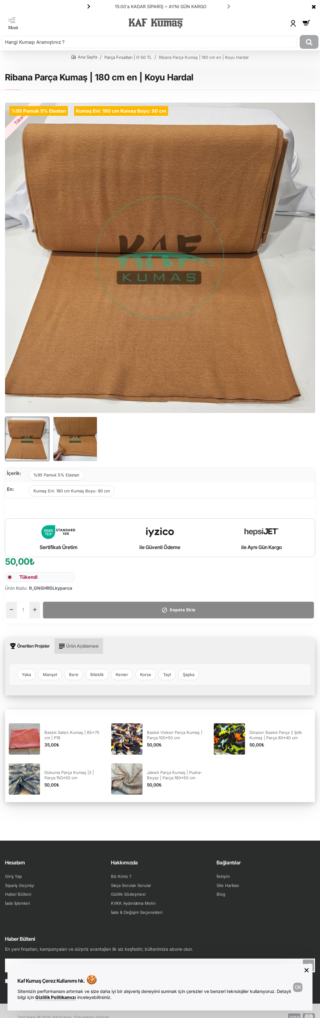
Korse (145, 674)
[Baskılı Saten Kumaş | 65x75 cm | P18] (24, 739)
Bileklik (97, 674)
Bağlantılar (229, 862)
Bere (73, 674)
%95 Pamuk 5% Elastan (56, 474)
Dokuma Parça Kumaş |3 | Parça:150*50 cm (69, 775)
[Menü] (13, 23)
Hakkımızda (124, 862)
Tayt (167, 674)
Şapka (188, 674)
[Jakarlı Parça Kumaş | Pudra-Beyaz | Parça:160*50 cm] (126, 779)
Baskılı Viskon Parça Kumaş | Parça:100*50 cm (174, 735)
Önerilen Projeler (33, 646)
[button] (89, 6)
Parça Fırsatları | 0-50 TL (128, 57)
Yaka (26, 674)
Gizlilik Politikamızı (55, 997)
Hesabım (15, 862)
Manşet (50, 674)
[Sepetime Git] (306, 23)
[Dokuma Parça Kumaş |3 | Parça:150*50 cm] (24, 779)
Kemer (122, 674)
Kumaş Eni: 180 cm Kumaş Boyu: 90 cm (71, 490)
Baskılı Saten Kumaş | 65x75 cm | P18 (71, 735)
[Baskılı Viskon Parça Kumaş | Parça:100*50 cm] (126, 739)
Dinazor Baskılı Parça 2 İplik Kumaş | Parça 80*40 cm (275, 735)
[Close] (314, 6)
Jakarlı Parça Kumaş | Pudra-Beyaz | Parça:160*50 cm (174, 775)
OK (298, 987)
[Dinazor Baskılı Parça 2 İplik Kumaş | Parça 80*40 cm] (229, 739)
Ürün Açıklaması (82, 646)
